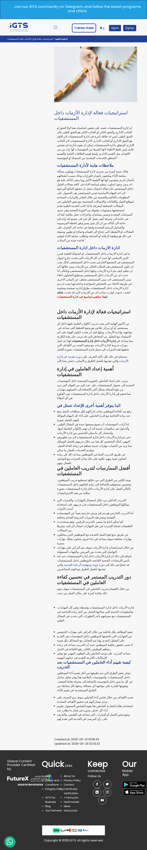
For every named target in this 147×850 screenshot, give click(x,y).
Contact (69, 784)
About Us (69, 776)
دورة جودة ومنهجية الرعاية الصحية (84, 565)
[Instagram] (107, 792)
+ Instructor (71, 797)
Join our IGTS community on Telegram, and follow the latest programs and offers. (77, 8)
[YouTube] (102, 800)
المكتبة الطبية (61, 38)
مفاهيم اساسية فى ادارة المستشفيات (79, 297)
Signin (115, 28)
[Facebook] (97, 784)
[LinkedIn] (97, 792)
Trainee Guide (84, 28)
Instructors (70, 810)
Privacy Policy (72, 780)
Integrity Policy (54, 789)
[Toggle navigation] (56, 27)
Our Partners (53, 810)
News (67, 806)
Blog (48, 806)
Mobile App (129, 770)
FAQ (47, 776)
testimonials (71, 802)
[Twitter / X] (107, 784)
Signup (129, 28)
